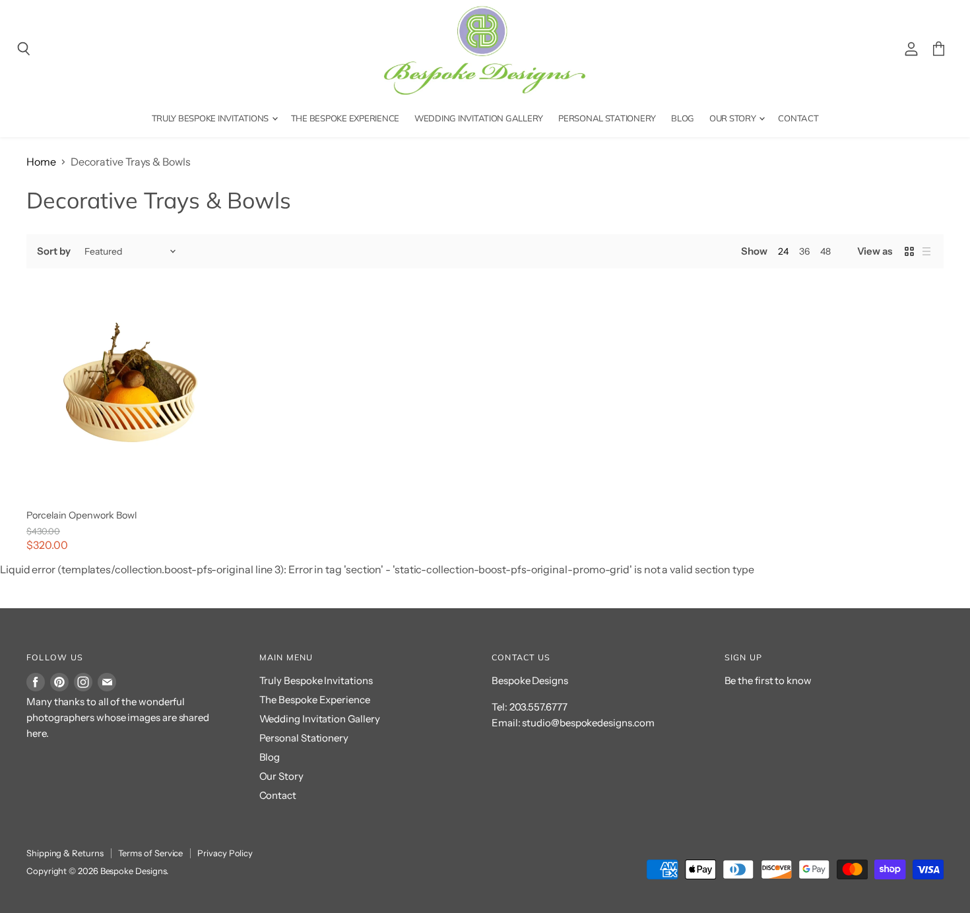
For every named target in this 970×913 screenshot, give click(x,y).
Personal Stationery (607, 118)
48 (825, 251)
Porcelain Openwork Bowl (81, 515)
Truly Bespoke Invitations (211, 118)
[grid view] (909, 251)
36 (804, 251)
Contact (798, 118)
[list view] (926, 251)
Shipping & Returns (65, 853)
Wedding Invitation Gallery (478, 118)
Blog (682, 118)
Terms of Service (150, 853)
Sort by (53, 251)
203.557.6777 (538, 707)
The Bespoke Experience (345, 118)
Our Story (733, 118)
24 (783, 251)
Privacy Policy (225, 853)
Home (41, 162)
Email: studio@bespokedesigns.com (573, 722)
